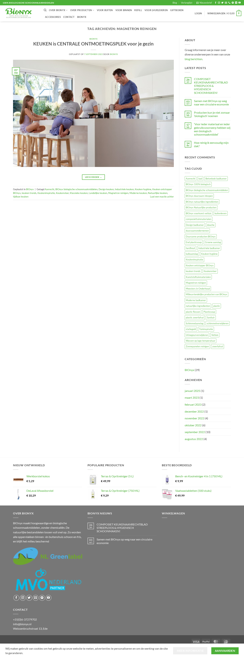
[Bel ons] (229, 3)
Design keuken (106, 189)
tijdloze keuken (20, 196)
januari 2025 (192, 390)
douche (210, 224)
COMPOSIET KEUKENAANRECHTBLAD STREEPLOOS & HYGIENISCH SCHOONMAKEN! (211, 85)
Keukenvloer (62, 193)
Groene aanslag (213, 242)
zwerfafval (217, 346)
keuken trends (29, 193)
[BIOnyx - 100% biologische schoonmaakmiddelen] (20, 13)
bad (200, 178)
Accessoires (53, 17)
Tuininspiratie (206, 329)
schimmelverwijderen (217, 323)
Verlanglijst (186, 2)
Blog (175, 2)
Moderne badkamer (196, 300)
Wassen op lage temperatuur (200, 340)
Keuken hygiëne (143, 189)
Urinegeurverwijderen (197, 335)
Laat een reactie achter (162, 196)
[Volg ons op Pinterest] (233, 3)
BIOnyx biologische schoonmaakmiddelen (76, 189)
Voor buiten (105, 10)
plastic (216, 305)
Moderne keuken (138, 193)
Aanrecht (49, 189)
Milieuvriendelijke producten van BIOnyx (206, 294)
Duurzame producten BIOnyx (201, 236)
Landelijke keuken (98, 193)
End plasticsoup (194, 242)
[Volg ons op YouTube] (239, 3)
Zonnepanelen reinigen (197, 346)
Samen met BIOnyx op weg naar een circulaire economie (211, 102)
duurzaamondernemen (197, 230)
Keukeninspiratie (46, 193)
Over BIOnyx (57, 10)
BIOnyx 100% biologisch (198, 184)
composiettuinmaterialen (198, 219)
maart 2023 (192, 397)
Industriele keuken (124, 189)
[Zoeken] (45, 10)
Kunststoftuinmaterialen (198, 277)
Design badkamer (195, 224)
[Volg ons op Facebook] (216, 3)
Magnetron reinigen (118, 193)
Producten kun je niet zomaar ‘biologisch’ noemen (212, 114)
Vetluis (214, 335)
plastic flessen (193, 311)
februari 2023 (193, 404)
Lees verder (93, 177)
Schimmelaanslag (194, 323)
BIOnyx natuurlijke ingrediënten (202, 201)
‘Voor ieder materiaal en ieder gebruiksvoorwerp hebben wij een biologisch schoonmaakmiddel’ (212, 129)
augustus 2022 (194, 439)
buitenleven (220, 213)
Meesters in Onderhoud (198, 288)
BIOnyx (81, 17)
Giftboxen (176, 10)
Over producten (81, 10)
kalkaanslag (192, 253)
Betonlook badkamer (216, 178)
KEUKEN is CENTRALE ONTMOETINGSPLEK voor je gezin (93, 43)
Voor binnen (123, 10)
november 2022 (194, 418)
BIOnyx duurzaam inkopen (199, 195)
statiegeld (191, 329)
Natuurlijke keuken (157, 193)
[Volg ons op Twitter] (222, 3)
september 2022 (195, 432)
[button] (204, 2)
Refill (138, 10)
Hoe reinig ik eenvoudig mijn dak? (211, 144)
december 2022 (194, 411)
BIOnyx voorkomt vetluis (198, 213)
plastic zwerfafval (195, 317)
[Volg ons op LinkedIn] (236, 3)
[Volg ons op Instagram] (219, 3)
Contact (69, 17)
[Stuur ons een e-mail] (226, 3)
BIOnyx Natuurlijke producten (201, 207)
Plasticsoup (209, 311)
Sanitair (211, 317)
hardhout (190, 248)
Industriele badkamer (209, 248)
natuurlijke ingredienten (198, 305)
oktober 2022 (193, 425)
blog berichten (193, 59)
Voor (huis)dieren (156, 10)
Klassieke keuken (79, 193)
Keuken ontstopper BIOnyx (200, 265)
